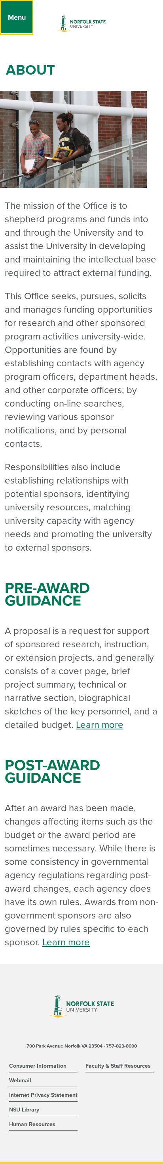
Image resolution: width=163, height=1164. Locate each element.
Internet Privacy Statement (43, 1095)
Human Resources (32, 1124)
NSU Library (24, 1109)
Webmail (20, 1080)
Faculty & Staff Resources (118, 1066)
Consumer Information (37, 1066)
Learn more (99, 725)
